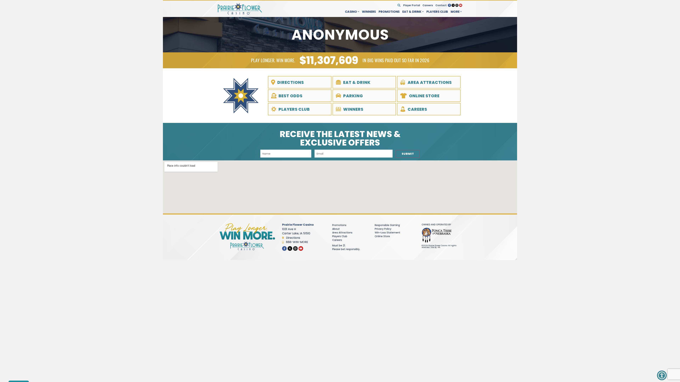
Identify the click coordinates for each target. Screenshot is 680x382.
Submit (408, 154)
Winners (369, 12)
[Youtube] (460, 5)
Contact (441, 5)
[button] (399, 5)
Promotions (389, 12)
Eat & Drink (411, 12)
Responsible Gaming (387, 225)
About (336, 229)
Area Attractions (342, 232)
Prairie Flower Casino (298, 225)
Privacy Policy (383, 229)
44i (439, 247)
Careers (428, 5)
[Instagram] (456, 5)
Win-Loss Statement (387, 232)
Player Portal (411, 5)
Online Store (382, 236)
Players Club (437, 12)
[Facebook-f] (449, 5)
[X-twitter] (453, 5)
